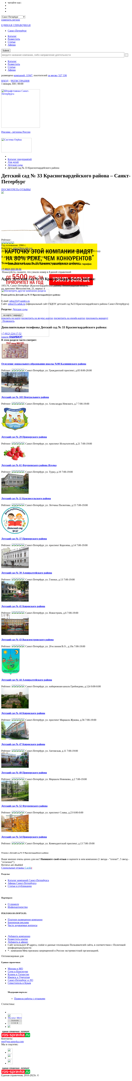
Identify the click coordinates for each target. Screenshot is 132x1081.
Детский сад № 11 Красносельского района (26, 498)
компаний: (23, 75)
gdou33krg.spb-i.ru (22, 248)
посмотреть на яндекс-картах (37, 318)
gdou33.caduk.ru (16, 304)
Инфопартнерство (18, 907)
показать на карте (11, 318)
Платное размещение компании (25, 919)
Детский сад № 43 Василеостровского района (27, 639)
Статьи (11, 42)
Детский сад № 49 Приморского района (24, 772)
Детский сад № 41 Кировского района (23, 606)
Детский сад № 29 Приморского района (24, 437)
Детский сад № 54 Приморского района (24, 837)
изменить (10, 19)
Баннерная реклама (18, 922)
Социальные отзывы (16, 867)
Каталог (12, 36)
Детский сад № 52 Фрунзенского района (24, 806)
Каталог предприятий (20, 159)
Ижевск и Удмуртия (19, 977)
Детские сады (15, 165)
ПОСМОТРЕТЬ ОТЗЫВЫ (16, 189)
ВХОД (4, 80)
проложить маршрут (97, 318)
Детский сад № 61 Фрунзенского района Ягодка (29, 465)
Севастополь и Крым (19, 983)
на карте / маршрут (12, 315)
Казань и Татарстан (18, 974)
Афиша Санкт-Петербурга (22, 883)
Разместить (14, 39)
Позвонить (7, 321)
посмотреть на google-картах (69, 318)
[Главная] (8, 156)
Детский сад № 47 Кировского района (23, 744)
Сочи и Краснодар (18, 971)
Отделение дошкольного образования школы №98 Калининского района (43, 363)
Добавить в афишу (18, 942)
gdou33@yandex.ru (19, 301)
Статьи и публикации (20, 886)
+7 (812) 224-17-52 (11, 333)
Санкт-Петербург (17, 30)
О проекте (13, 904)
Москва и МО (15, 968)
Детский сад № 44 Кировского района (23, 713)
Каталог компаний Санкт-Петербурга (28, 880)
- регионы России (15, 132)
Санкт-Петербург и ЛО (20, 980)
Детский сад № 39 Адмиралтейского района (26, 572)
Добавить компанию (19, 936)
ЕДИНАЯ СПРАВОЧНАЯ (16, 25)
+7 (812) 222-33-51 (11, 269)
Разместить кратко (18, 939)
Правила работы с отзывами (29, 998)
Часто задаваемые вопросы (22, 925)
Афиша (12, 44)
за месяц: (57, 75)
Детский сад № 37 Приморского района (24, 538)
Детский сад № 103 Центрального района (25, 397)
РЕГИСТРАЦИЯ (20, 80)
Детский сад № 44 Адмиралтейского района (26, 679)
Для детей (13, 162)
